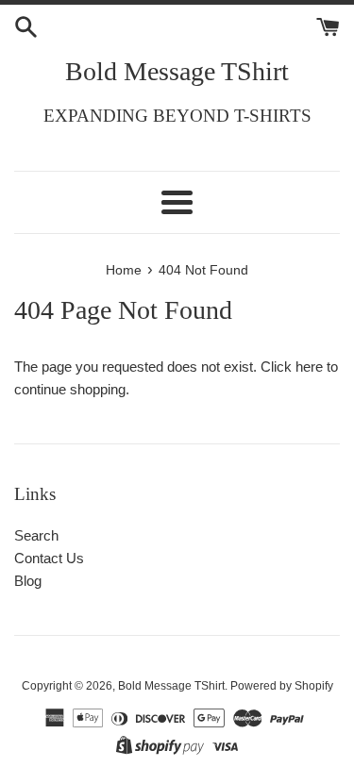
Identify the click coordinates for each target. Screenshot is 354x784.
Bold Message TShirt (177, 71)
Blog (28, 581)
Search (36, 535)
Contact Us (49, 558)
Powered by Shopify (281, 685)
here (309, 367)
